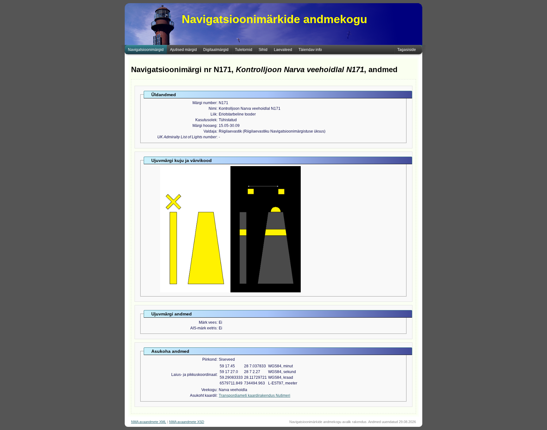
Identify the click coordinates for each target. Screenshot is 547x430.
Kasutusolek (206, 120)
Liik (214, 114)
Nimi (213, 108)
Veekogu (209, 390)
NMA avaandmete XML (148, 422)
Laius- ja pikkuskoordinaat (194, 374)
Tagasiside (406, 49)
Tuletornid (243, 49)
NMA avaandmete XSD (186, 422)
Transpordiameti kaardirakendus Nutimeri (254, 395)
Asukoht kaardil (203, 395)
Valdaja (210, 131)
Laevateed (283, 49)
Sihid (263, 49)
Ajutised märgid (183, 49)
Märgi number (204, 103)
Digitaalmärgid (216, 49)
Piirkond (209, 359)
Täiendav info (310, 49)
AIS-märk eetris (203, 328)
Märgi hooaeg (204, 125)
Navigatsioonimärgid (146, 49)
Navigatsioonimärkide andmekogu (274, 19)
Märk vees (208, 322)
